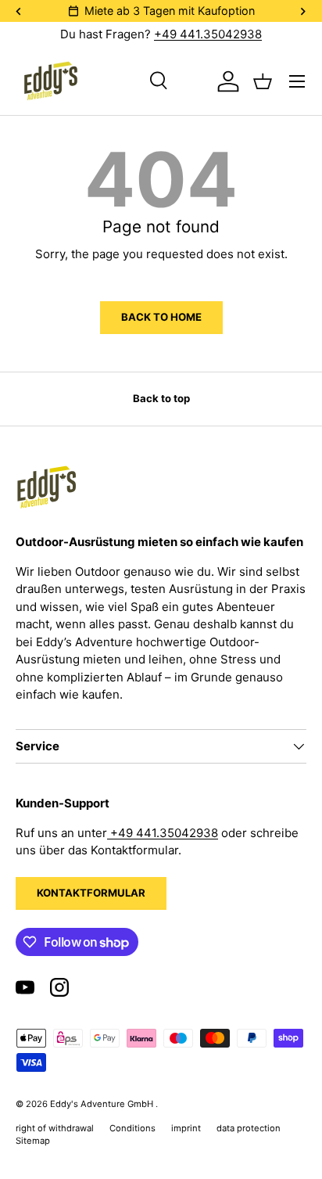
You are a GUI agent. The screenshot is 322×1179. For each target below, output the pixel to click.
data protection (248, 1128)
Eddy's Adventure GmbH (103, 1103)
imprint (186, 1128)
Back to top (161, 398)
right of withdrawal (55, 1128)
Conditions (132, 1128)
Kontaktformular (91, 892)
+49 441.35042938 (208, 34)
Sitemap (33, 1140)
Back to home (161, 317)
